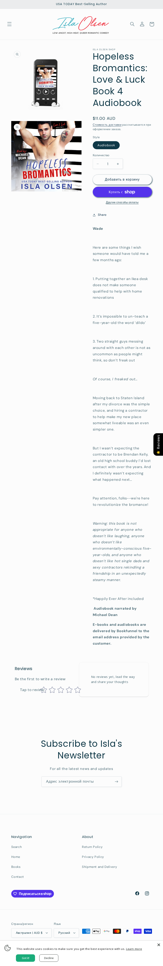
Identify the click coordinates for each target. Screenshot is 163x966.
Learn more (134, 949)
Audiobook (106, 145)
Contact (17, 877)
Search (16, 847)
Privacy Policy (93, 857)
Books (16, 867)
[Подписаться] (116, 781)
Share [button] (102, 215)
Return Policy (92, 847)
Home (15, 857)
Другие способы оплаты (122, 202)
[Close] (159, 945)
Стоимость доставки (107, 125)
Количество (101, 155)
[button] (9, 24)
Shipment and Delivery (99, 867)
